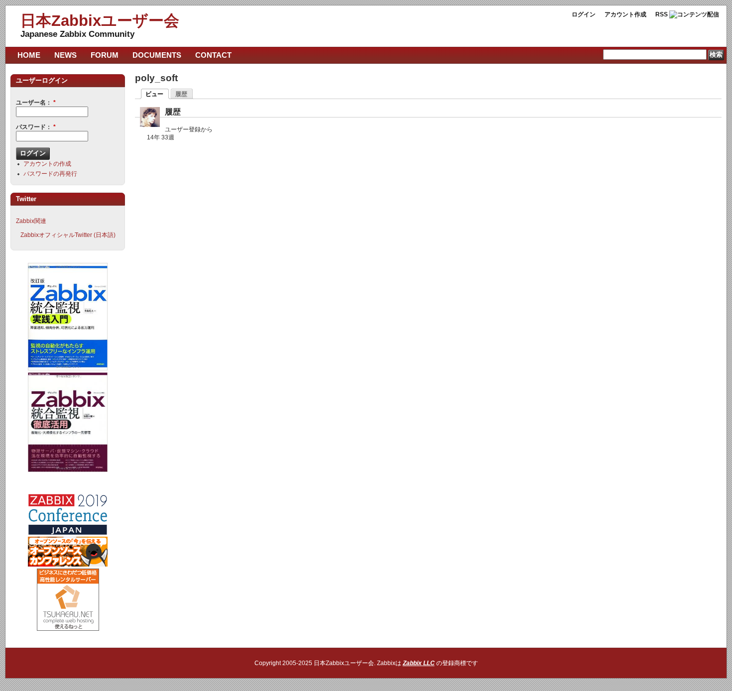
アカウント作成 (625, 14)
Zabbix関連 (31, 221)
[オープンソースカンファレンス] (68, 564)
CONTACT (213, 55)
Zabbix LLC (419, 663)
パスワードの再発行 (50, 173)
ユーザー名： (36, 102)
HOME (28, 55)
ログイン (584, 14)
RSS (661, 14)
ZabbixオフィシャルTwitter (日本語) (68, 234)
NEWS (65, 55)
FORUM (105, 55)
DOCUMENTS (156, 55)
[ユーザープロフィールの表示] (150, 124)
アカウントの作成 (47, 163)
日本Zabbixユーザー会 (99, 20)
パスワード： (36, 126)
